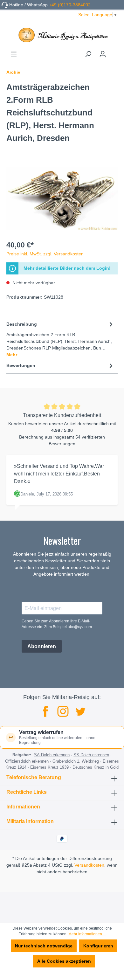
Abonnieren (41, 646)
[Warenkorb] (114, 51)
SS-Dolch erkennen (91, 754)
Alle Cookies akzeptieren (64, 961)
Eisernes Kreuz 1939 (49, 767)
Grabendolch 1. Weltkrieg (75, 761)
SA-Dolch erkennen (52, 754)
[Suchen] (88, 54)
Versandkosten (89, 865)
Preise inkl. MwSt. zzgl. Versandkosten (45, 253)
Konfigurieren (98, 945)
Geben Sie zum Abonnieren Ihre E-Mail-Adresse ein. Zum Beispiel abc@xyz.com (57, 624)
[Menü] (13, 54)
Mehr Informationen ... (87, 934)
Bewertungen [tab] (20, 365)
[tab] (60, 339)
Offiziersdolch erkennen (27, 761)
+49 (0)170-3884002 (70, 4)
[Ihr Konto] (102, 54)
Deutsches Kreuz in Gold (95, 767)
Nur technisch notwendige (43, 945)
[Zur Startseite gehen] (62, 35)
